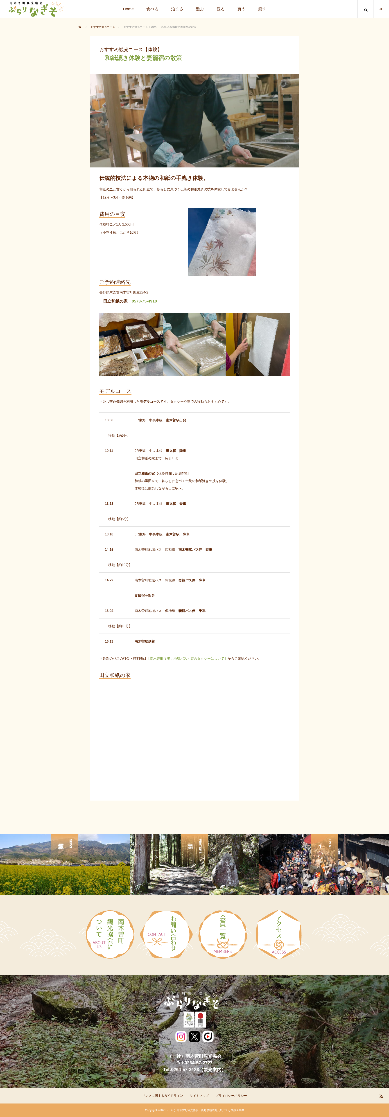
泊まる (177, 9)
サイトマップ (199, 1095)
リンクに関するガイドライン (162, 1095)
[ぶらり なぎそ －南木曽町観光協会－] (35, 8)
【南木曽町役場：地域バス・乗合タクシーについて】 (187, 658)
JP (381, 9)
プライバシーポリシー (231, 1095)
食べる (152, 9)
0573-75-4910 (144, 301)
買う (241, 9)
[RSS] (381, 1096)
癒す (262, 9)
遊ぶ (200, 9)
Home (128, 9)
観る (221, 9)
